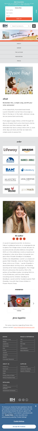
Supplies (23, 364)
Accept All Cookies (19, 426)
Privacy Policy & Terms (8, 375)
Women (4, 341)
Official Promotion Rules (9, 377)
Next (33, 303)
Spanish (5, 357)
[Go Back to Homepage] (12, 400)
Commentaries (23, 348)
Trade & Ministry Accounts (7, 388)
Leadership (5, 343)
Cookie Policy (9, 415)
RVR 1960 (22, 343)
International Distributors (9, 390)
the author (19, 52)
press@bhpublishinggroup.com (24, 327)
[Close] (36, 406)
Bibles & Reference (27, 336)
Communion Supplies (25, 368)
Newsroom (5, 368)
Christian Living (7, 339)
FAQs (4, 373)
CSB (21, 339)
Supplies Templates (25, 371)
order (19, 48)
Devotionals (6, 346)
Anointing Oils (24, 366)
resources (19, 56)
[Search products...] (28, 26)
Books (5, 336)
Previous (4, 303)
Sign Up (19, 18)
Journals (5, 352)
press (19, 60)
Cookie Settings (19, 421)
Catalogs (5, 385)
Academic (5, 354)
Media (4, 371)
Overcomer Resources (8, 359)
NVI (21, 346)
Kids (4, 348)
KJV (21, 341)
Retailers (6, 382)
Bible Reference (24, 350)
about (19, 43)
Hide (36, 11)
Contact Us (5, 366)
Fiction (4, 350)
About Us (6, 364)
